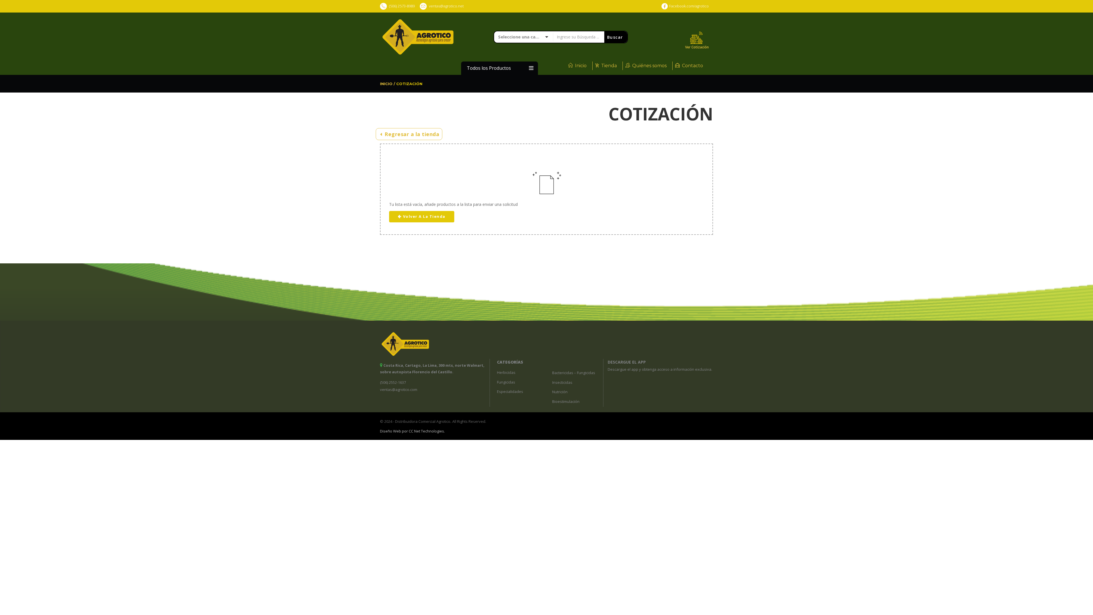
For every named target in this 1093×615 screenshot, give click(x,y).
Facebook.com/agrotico (689, 6)
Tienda (609, 65)
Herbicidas (506, 372)
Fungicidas (506, 382)
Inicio (581, 65)
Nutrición (560, 391)
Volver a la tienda (424, 216)
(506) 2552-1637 (393, 382)
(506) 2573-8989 (401, 6)
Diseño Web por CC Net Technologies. (412, 431)
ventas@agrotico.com (398, 389)
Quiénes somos (649, 65)
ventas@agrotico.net (446, 6)
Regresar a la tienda (411, 134)
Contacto (692, 65)
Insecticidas (562, 382)
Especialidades (510, 391)
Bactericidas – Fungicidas (573, 372)
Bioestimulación (566, 401)
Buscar (616, 37)
